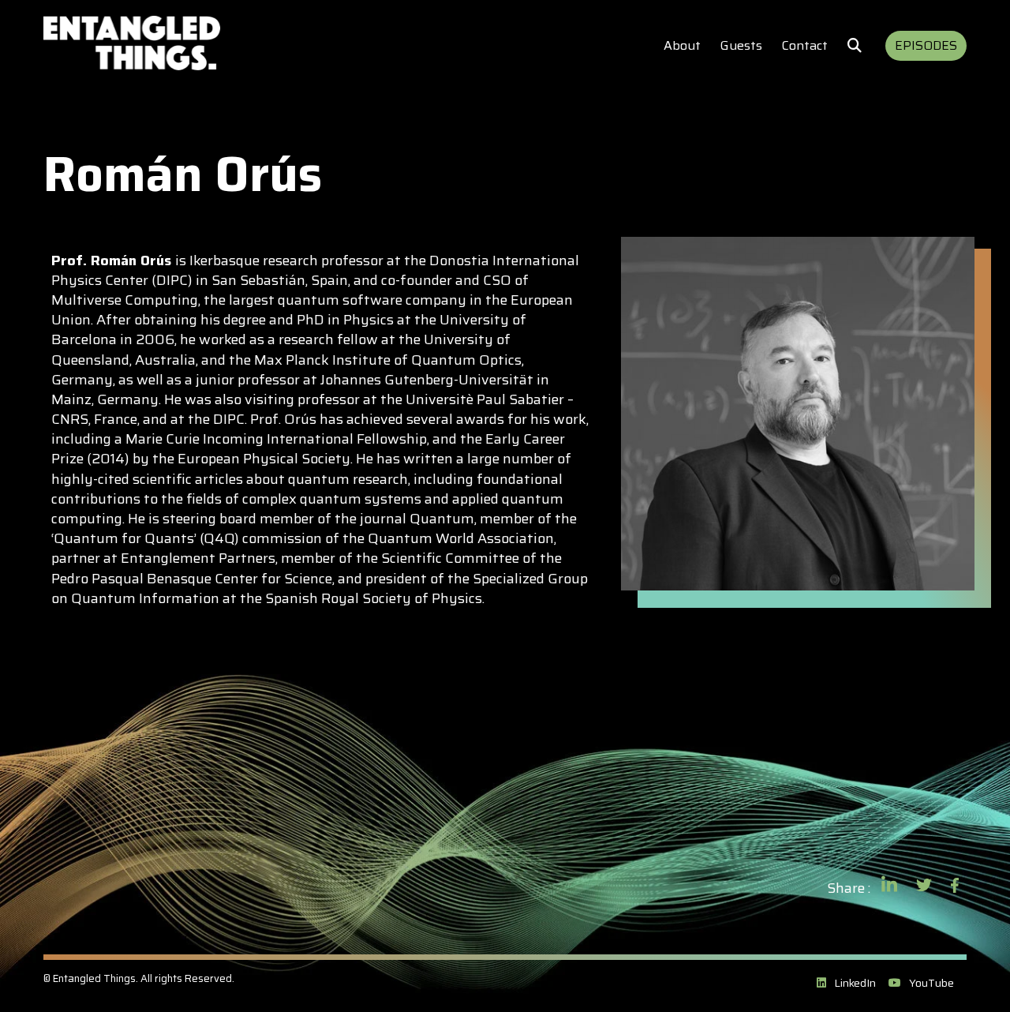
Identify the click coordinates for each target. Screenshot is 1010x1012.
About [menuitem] (682, 45)
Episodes (926, 45)
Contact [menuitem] (805, 45)
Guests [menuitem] (741, 45)
